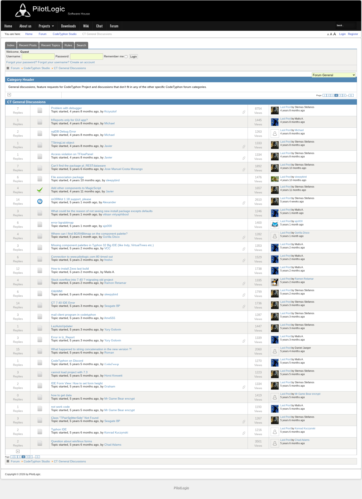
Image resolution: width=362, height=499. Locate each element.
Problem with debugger (66, 108)
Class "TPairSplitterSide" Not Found (74, 417)
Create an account (82, 62)
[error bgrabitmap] (39, 224)
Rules (68, 45)
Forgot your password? (21, 62)
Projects (44, 25)
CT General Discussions (70, 68)
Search (81, 45)
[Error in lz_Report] (39, 339)
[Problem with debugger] (39, 110)
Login (342, 34)
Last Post (285, 107)
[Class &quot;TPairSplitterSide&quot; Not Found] (39, 419)
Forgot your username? (53, 62)
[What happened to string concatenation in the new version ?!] (39, 350)
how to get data (61, 395)
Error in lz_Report (63, 337)
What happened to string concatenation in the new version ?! (91, 349)
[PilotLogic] (181, 488)
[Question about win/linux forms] (39, 442)
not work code (60, 406)
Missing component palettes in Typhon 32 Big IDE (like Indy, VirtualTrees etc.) (102, 245)
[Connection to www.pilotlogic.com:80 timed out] (39, 258)
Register (353, 34)
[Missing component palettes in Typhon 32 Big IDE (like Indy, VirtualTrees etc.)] (39, 247)
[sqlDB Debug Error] (39, 133)
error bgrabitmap (62, 222)
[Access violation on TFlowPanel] (39, 156)
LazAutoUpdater (62, 326)
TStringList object (62, 142)
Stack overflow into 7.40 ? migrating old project (82, 279)
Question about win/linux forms (71, 441)
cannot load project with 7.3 (69, 372)
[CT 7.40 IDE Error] (39, 304)
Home (8, 25)
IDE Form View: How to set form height (77, 383)
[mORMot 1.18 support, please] (39, 201)
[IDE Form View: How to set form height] (39, 385)
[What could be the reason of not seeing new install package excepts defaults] (39, 212)
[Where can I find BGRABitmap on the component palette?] (39, 235)
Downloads (68, 25)
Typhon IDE (59, 429)
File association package (67, 177)
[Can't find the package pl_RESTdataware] (39, 167)
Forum (114, 25)
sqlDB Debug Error (63, 131)
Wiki (86, 25)
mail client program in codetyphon (73, 314)
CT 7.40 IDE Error (63, 302)
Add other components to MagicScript (76, 188)
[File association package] (39, 178)
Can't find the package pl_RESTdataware (78, 165)
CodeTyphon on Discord (67, 360)
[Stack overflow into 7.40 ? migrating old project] (39, 281)
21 (351, 95)
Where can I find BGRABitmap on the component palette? (89, 233)
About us (25, 25)
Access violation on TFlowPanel (72, 154)
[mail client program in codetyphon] (39, 316)
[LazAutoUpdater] (39, 327)
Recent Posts (28, 45)
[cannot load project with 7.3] (39, 373)
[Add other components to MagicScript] (39, 189)
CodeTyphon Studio (37, 68)
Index (10, 45)
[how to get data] (39, 396)
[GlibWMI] (39, 293)
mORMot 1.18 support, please (71, 199)
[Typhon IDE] (39, 431)
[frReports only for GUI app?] (39, 121)
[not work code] (39, 408)
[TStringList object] (39, 144)
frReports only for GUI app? (69, 120)
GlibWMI (56, 291)
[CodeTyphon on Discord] (39, 362)
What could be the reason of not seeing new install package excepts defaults (102, 211)
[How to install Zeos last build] (39, 270)
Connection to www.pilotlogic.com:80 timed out (82, 256)
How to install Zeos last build (70, 268)
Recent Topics (50, 45)
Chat (99, 25)
